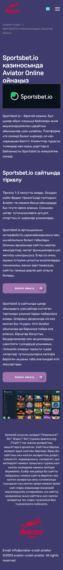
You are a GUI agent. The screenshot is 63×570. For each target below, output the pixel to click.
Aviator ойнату (24, 288)
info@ (31, 550)
